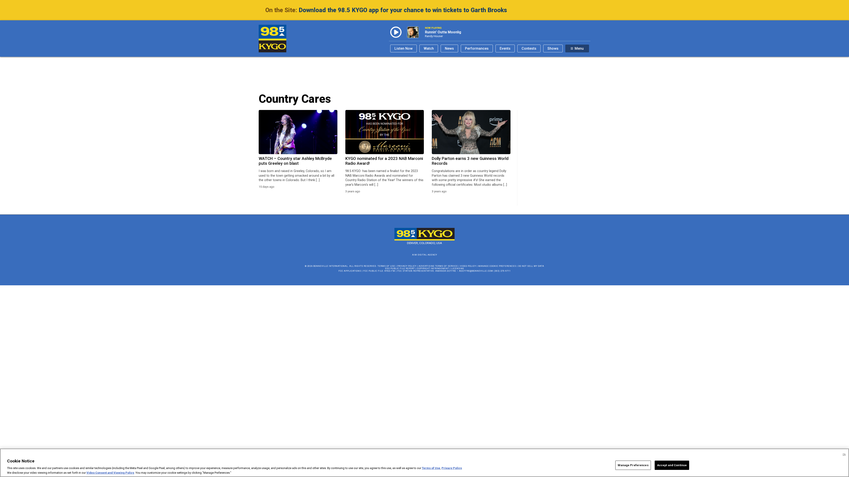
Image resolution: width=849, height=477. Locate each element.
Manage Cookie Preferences (497, 266)
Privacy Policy (406, 266)
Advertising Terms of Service (438, 266)
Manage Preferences (633, 465)
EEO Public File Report (400, 268)
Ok (844, 454)
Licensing (457, 268)
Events (505, 48)
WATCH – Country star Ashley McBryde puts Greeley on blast (295, 161)
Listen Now (403, 48)
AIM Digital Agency (424, 255)
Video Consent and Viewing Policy (110, 472)
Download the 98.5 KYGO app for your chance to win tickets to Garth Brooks (403, 10)
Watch (429, 48)
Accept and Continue (672, 465)
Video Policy (468, 266)
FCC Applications (349, 271)
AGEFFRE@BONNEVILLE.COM (476, 271)
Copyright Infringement (433, 268)
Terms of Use (386, 266)
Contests (529, 48)
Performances (477, 48)
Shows (552, 48)
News (449, 48)
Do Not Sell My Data (531, 266)
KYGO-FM (389, 271)
